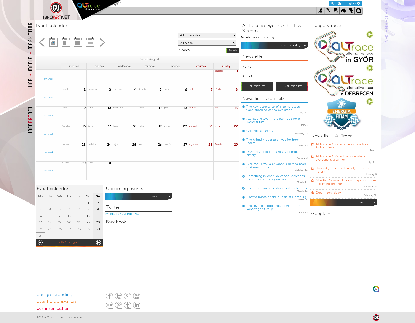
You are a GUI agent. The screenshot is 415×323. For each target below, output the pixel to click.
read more (367, 202)
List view (90, 44)
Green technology (328, 192)
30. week (48, 79)
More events (161, 196)
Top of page (376, 289)
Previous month (42, 44)
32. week (48, 116)
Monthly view (54, 44)
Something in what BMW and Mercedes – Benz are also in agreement (277, 178)
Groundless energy (259, 131)
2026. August (69, 242)
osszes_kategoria (293, 45)
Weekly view (66, 44)
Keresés (332, 3)
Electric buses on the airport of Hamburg (276, 197)
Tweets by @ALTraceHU (122, 214)
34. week (48, 152)
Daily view (78, 44)
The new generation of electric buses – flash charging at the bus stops (274, 108)
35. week (48, 171)
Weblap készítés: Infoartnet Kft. (376, 317)
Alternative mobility (96, 10)
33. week (48, 134)
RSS (339, 3)
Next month (102, 44)
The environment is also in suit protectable (277, 188)
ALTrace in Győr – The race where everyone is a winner (340, 158)
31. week (48, 97)
